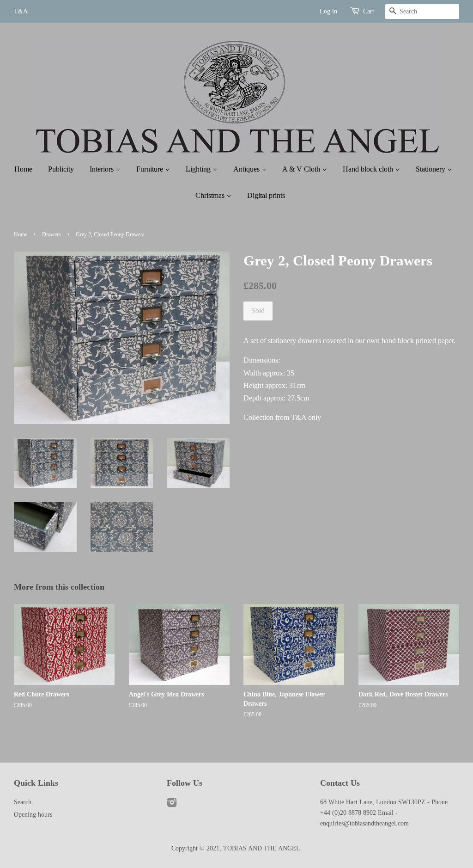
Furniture (150, 169)
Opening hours (33, 814)
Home (23, 169)
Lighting (199, 169)
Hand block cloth (369, 169)
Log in (328, 11)
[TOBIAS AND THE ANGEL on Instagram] (172, 804)
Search (22, 802)
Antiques (247, 169)
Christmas (210, 195)
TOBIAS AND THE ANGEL (261, 848)
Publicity (61, 169)
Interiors (102, 169)
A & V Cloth (302, 169)
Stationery (431, 169)
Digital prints (266, 195)
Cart (368, 11)
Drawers (51, 234)
